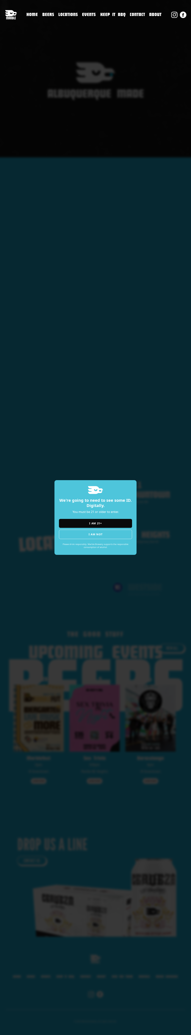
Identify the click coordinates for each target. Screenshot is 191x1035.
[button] (68, 15)
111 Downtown (71, 21)
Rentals (136, 46)
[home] (11, 15)
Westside (65, 37)
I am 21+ (95, 523)
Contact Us (138, 23)
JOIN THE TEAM (141, 31)
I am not (96, 534)
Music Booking (142, 39)
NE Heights (67, 29)
